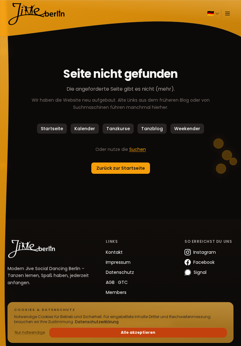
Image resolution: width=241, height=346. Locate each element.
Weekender (187, 128)
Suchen (137, 149)
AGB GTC (117, 282)
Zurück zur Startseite (120, 168)
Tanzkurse (118, 128)
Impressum (118, 262)
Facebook (204, 262)
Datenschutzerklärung (97, 321)
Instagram (204, 252)
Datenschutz (120, 272)
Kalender (84, 128)
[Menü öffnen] (227, 13)
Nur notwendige (30, 332)
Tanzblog (152, 128)
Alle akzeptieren (138, 332)
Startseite (52, 128)
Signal (200, 272)
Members (116, 292)
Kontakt (114, 252)
